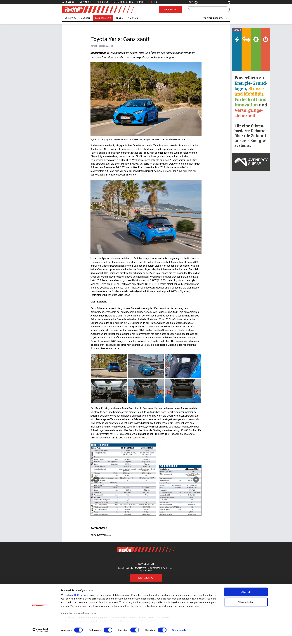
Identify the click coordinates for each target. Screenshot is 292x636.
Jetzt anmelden (146, 578)
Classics (133, 18)
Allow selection (246, 602)
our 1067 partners (79, 595)
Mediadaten (86, 2)
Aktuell (85, 18)
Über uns (102, 2)
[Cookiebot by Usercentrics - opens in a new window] (40, 630)
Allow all (246, 592)
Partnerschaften (122, 2)
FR (156, 2)
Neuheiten (70, 18)
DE (152, 2)
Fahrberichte (103, 18)
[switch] (108, 629)
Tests (119, 18)
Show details (179, 630)
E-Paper (141, 2)
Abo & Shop (68, 2)
